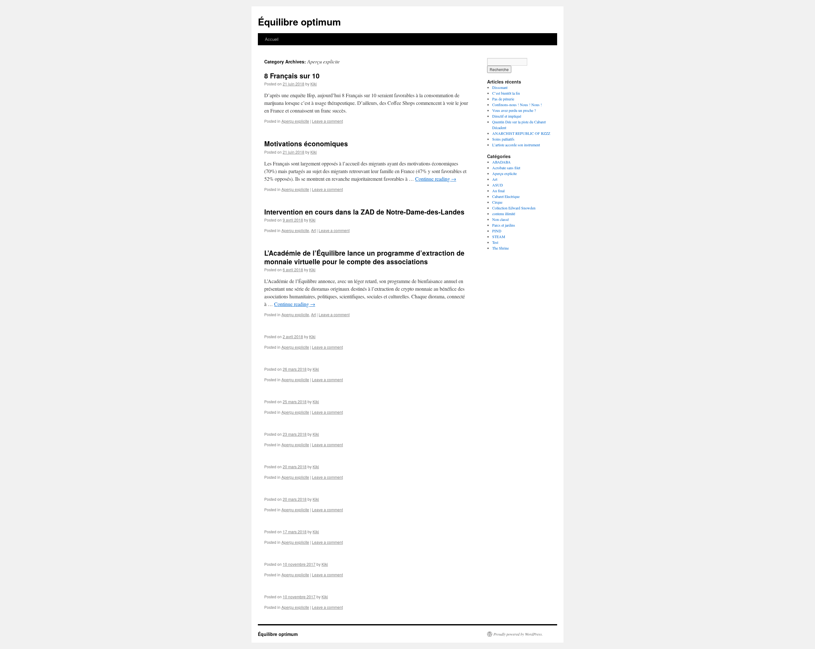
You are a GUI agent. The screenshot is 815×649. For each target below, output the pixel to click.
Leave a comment (327, 121)
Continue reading (435, 178)
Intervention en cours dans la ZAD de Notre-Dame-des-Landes (364, 211)
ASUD (497, 184)
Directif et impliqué (506, 116)
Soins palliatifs (503, 139)
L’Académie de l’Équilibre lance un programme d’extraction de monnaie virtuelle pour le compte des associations (364, 257)
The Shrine (500, 248)
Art (313, 230)
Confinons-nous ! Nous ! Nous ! (517, 104)
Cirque (497, 202)
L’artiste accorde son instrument (516, 144)
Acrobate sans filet (506, 167)
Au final (498, 190)
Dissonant (499, 87)
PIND (496, 230)
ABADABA (501, 161)
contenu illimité (503, 213)
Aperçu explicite (295, 121)
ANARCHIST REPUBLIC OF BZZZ (521, 133)
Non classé (500, 219)
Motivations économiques (306, 143)
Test (495, 242)
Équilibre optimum (299, 21)
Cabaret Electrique (506, 196)
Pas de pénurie (503, 98)
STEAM (498, 236)
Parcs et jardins (503, 225)
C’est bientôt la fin (506, 93)
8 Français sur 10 (292, 75)
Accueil (272, 39)
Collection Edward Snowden (513, 207)
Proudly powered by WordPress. (518, 634)
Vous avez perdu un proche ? (514, 110)
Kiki (313, 83)
